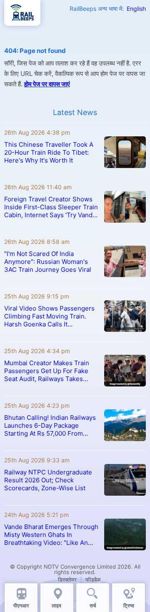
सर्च (93, 605)
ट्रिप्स (128, 605)
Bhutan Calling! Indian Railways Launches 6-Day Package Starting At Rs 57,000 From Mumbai (50, 425)
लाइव (57, 605)
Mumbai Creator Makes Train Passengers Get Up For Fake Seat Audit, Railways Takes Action (46, 371)
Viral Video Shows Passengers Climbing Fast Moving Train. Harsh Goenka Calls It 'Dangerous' (49, 316)
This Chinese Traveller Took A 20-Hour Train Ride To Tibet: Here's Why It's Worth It (48, 152)
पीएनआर (21, 605)
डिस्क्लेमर (67, 579)
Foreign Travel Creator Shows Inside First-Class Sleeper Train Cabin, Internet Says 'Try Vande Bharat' (51, 207)
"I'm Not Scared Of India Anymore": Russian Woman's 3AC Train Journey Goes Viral (47, 261)
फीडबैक (93, 579)
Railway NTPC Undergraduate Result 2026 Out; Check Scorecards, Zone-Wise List (48, 480)
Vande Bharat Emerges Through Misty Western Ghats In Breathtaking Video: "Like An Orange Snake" (51, 535)
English (136, 8)
